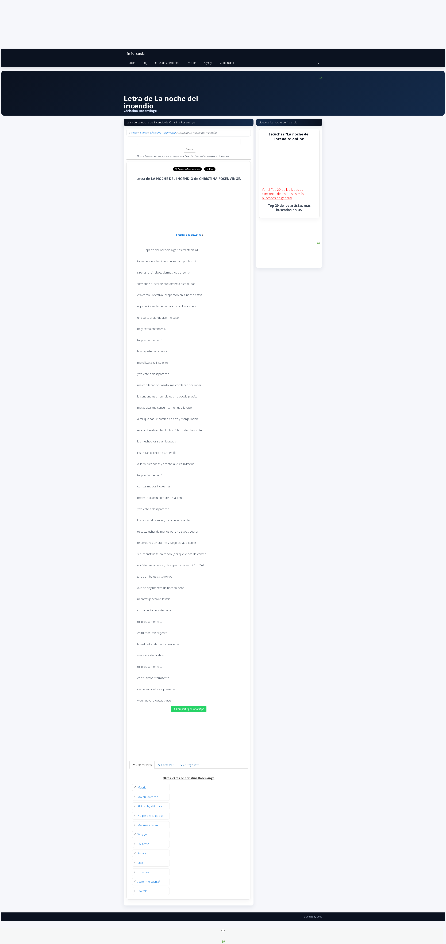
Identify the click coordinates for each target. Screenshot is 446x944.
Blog (144, 63)
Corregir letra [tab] (190, 765)
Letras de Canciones (166, 63)
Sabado (142, 853)
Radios (131, 63)
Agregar (209, 63)
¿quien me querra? (148, 882)
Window (142, 834)
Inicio (134, 133)
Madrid (141, 787)
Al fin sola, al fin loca (149, 806)
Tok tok (142, 891)
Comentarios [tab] (143, 765)
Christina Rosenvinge (163, 133)
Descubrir (191, 63)
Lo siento (143, 844)
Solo (140, 863)
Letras (143, 133)
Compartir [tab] (167, 765)
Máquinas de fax (147, 825)
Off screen (144, 872)
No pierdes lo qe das (150, 816)
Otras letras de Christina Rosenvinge (188, 778)
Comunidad (227, 63)
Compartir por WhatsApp (189, 709)
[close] (223, 930)
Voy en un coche (147, 797)
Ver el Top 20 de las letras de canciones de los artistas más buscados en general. (283, 193)
